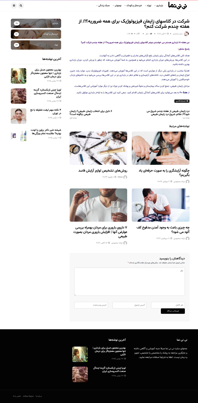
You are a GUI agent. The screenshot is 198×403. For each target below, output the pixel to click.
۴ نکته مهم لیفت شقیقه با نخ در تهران (45, 111)
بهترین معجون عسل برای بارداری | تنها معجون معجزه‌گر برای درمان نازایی (45, 73)
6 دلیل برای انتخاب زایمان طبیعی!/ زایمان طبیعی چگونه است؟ (91, 114)
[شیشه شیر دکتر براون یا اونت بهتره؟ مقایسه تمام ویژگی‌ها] (18, 136)
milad (120, 177)
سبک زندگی (104, 5)
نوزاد (149, 5)
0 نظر (147, 33)
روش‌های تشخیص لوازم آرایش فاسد (102, 170)
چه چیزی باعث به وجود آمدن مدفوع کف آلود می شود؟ (163, 230)
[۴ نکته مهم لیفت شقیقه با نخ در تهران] (18, 116)
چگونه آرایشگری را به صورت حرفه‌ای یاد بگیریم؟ (164, 173)
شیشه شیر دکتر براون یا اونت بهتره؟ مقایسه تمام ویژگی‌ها (46, 132)
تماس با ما (17, 396)
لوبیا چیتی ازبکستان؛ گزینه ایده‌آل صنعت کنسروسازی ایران (47, 93)
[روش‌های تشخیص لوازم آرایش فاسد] (98, 148)
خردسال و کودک (134, 5)
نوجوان (118, 5)
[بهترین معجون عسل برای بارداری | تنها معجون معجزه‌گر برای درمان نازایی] (18, 76)
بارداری (159, 5)
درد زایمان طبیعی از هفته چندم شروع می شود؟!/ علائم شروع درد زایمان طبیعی (168, 114)
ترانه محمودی (179, 181)
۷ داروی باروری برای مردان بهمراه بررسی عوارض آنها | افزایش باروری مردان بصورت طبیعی (100, 232)
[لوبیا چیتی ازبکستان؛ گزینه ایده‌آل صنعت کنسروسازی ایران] (18, 96)
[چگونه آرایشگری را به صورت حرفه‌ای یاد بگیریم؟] (160, 148)
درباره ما (39, 396)
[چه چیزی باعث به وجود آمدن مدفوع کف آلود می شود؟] (160, 205)
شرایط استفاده (159, 357)
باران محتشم (178, 33)
